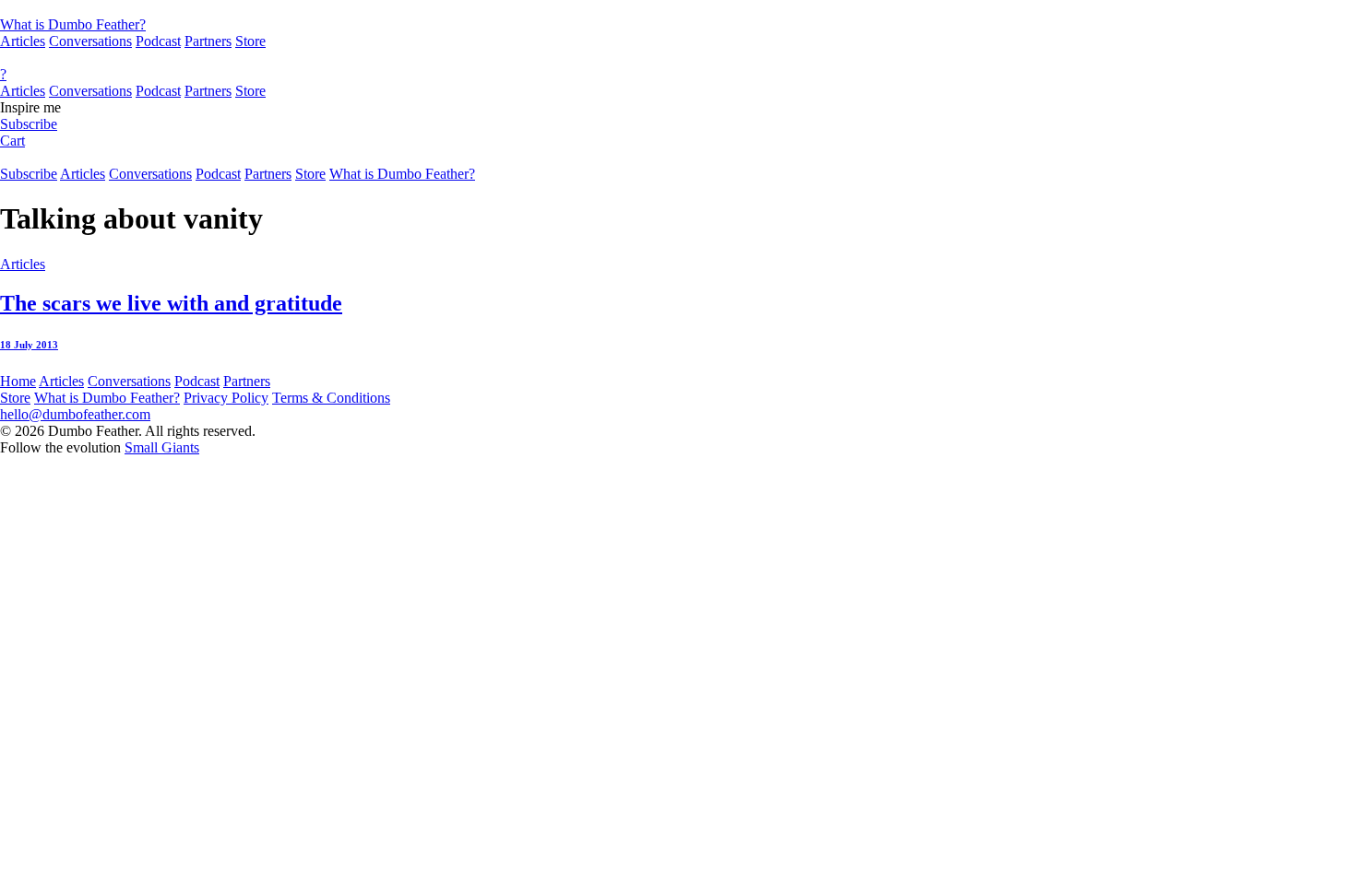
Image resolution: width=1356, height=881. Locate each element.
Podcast (158, 41)
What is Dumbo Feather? (73, 24)
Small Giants (162, 447)
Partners (208, 41)
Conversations (90, 41)
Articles (22, 41)
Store (250, 41)
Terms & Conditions (331, 397)
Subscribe (28, 124)
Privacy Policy (226, 397)
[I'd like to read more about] (678, 8)
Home (18, 381)
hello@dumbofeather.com (75, 414)
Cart (12, 140)
